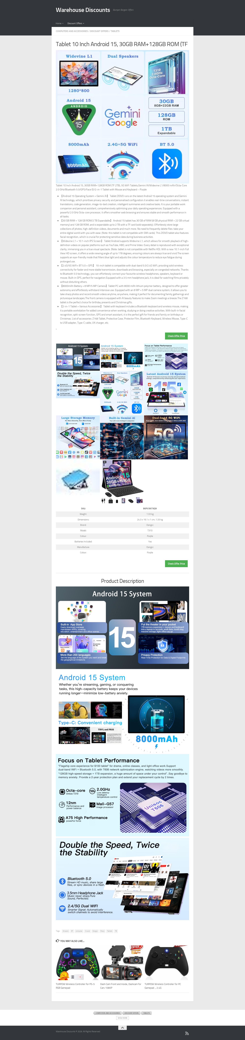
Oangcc (95, 931)
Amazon (65, 931)
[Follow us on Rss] (187, 1033)
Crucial (87, 931)
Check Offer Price (176, 336)
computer (79, 931)
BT (72, 931)
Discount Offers (74, 23)
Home (58, 23)
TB (116, 931)
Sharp (102, 931)
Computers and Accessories (72, 31)
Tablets (115, 31)
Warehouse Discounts (83, 9)
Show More (122, 1018)
